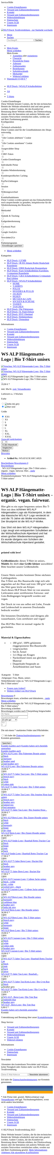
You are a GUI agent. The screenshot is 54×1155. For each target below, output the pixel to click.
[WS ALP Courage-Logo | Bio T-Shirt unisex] (22, 938)
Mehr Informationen (38, 1150)
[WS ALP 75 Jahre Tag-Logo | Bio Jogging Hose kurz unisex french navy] (7, 799)
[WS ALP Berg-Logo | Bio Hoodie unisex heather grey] (8, 905)
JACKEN (17, 294)
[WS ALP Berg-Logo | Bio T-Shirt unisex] (21, 917)
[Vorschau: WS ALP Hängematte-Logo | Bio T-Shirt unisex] (27, 369)
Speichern (6, 743)
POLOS (16, 288)
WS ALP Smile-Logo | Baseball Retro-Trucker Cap (24, 853)
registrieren (32, 56)
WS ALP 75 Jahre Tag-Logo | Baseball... (19, 974)
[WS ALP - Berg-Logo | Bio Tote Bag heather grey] (8, 1002)
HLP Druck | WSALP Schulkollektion (24, 281)
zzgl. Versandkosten (22, 389)
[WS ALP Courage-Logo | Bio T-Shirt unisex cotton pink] (7, 946)
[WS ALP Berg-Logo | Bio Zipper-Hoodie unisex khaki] (4, 828)
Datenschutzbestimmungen (28, 735)
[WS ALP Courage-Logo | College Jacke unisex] (23, 879)
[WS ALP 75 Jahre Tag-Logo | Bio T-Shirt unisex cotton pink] (7, 784)
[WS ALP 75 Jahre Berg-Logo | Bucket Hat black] (4, 864)
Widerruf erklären (21, 76)
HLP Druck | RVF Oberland (20, 314)
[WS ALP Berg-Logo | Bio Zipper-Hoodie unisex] (24, 817)
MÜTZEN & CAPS (22, 299)
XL (6, 431)
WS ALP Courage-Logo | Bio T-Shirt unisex (21, 951)
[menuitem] (30, 7)
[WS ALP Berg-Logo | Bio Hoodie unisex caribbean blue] (9, 902)
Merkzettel (17, 73)
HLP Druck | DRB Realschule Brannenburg (27, 268)
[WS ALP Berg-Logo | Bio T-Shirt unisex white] (4, 923)
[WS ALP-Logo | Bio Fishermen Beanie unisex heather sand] (8, 761)
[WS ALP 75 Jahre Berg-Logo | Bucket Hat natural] (5, 869)
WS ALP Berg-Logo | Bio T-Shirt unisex (19, 930)
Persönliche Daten (21, 61)
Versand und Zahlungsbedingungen (23, 10)
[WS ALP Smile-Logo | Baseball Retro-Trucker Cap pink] (4, 848)
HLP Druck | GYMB (16, 260)
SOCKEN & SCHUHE (24, 301)
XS (6, 419)
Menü (9, 35)
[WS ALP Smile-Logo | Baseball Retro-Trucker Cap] (25, 841)
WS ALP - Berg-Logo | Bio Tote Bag (18, 1005)
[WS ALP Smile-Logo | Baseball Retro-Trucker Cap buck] (4, 851)
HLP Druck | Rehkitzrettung (20, 317)
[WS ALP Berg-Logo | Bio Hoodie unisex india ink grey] (8, 907)
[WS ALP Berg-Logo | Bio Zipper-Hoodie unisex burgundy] (6, 825)
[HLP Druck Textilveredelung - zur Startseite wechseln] (27, 30)
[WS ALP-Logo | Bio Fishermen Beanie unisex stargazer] (6, 758)
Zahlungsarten (19, 66)
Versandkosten (7, 1099)
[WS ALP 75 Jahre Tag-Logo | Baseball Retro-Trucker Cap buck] (4, 969)
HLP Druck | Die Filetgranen (20, 309)
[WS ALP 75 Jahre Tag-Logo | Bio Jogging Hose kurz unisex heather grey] (8, 802)
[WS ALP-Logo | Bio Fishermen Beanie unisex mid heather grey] (10, 764)
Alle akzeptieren (18, 1152)
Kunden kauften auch (11, 746)
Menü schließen (14, 50)
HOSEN (17, 296)
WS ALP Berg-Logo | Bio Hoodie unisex (20, 910)
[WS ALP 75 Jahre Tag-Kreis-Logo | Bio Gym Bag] (25, 982)
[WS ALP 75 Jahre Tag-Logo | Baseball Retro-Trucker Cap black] (4, 964)
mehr (32, 471)
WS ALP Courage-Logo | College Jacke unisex (22, 889)
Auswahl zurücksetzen (11, 439)
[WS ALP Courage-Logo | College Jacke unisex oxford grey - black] (11, 887)
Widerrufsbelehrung (16, 17)
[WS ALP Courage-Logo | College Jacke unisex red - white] (7, 884)
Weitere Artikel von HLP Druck (21, 691)
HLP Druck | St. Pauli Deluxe (20, 312)
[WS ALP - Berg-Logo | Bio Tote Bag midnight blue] (8, 999)
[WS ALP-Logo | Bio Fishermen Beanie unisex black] (4, 756)
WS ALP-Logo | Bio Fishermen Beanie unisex (22, 766)
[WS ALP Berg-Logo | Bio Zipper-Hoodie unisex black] (4, 820)
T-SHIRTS (18, 286)
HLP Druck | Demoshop (18, 319)
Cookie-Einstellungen (17, 7)
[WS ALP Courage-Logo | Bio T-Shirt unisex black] (4, 940)
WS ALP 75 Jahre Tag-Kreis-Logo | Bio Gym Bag (24, 989)
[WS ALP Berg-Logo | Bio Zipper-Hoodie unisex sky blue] (6, 830)
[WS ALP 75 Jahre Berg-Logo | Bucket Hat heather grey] (8, 866)
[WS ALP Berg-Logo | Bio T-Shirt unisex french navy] (7, 920)
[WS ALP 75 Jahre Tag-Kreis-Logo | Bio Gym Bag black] (4, 984)
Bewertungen (21, 463)
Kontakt (10, 12)
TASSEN (17, 304)
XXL (7, 434)
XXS (7, 416)
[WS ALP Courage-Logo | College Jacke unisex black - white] (8, 882)
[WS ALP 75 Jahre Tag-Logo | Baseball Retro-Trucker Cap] (27, 961)
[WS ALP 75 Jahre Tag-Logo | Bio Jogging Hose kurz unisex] (27, 797)
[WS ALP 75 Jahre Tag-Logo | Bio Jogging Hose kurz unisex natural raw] (7, 805)
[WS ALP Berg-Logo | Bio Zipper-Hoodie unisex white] (4, 823)
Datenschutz (12, 20)
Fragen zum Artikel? (16, 688)
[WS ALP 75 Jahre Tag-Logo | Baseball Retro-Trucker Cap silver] (4, 971)
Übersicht (17, 58)
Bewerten (5, 453)
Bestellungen (18, 68)
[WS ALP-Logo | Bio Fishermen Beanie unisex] (23, 753)
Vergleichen (7, 448)
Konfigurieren (32, 1152)
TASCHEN (18, 306)
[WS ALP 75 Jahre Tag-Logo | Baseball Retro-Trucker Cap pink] (4, 966)
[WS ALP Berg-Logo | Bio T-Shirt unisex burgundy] (6, 925)
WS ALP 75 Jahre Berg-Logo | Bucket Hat (20, 871)
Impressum (12, 25)
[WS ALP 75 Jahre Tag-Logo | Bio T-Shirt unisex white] (4, 782)
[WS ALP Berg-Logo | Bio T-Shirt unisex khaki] (4, 928)
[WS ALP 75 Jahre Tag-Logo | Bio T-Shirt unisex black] (4, 779)
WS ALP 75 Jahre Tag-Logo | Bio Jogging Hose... (24, 810)
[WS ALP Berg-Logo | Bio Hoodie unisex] (21, 897)
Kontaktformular (45, 1017)
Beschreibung (7, 463)
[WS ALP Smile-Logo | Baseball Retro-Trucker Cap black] (4, 843)
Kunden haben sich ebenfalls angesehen (19, 1010)
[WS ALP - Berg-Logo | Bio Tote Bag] (19, 997)
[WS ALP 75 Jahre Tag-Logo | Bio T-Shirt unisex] (24, 774)
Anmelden (18, 56)
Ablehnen (6, 1152)
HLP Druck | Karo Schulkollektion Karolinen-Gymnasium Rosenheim (28, 271)
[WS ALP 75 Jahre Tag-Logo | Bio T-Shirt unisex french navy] (7, 776)
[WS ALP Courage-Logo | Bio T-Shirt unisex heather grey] (8, 948)
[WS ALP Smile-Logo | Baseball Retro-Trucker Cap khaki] (4, 846)
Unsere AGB (13, 22)
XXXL (8, 436)
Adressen (17, 63)
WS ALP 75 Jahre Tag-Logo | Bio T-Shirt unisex (23, 787)
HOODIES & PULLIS (23, 291)
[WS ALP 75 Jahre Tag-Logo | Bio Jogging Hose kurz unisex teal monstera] (8, 807)
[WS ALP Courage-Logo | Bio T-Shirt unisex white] (4, 943)
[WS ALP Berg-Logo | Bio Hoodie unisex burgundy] (6, 899)
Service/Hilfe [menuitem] (20, 13)
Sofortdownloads (20, 71)
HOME (16, 283)
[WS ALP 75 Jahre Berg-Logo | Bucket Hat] (21, 861)
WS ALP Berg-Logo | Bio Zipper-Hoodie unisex (23, 833)
